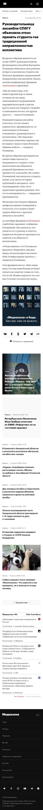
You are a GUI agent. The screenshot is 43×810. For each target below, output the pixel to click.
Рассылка (6, 749)
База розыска (7, 777)
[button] (37, 4)
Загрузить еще (21, 602)
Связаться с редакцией (23, 341)
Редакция (6, 735)
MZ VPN (5, 763)
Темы (4, 722)
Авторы (5, 728)
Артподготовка (26, 10)
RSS (6, 742)
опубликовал (9, 86)
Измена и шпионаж (10, 10)
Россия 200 (7, 770)
